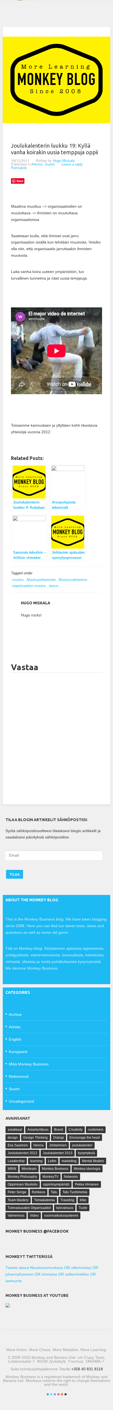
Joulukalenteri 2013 (57, 1153)
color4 (58, 1394)
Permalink (19, 168)
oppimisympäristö (56, 1184)
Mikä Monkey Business (29, 1064)
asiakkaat (15, 1130)
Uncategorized (21, 1101)
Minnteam (29, 1169)
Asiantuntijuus (38, 1130)
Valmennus (16, 1215)
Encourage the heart (84, 1138)
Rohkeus (38, 1192)
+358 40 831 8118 (87, 1369)
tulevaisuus (64, 1208)
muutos (18, 580)
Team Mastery (18, 1200)
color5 (62, 1394)
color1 (48, 1394)
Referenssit (19, 1076)
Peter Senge (17, 1192)
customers (95, 1130)
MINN (12, 1169)
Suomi (50, 164)
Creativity (76, 1130)
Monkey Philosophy (22, 1177)
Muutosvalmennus (72, 580)
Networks (71, 1177)
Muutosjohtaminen (41, 580)
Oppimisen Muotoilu (23, 1184)
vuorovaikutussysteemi (61, 1215)
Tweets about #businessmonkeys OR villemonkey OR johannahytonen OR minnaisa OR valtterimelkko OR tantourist (51, 1274)
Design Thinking (35, 1138)
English (15, 1039)
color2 (51, 1394)
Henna (38, 1145)
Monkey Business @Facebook (37, 1231)
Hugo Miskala (64, 161)
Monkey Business (55, 1169)
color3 (55, 1394)
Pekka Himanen (87, 1184)
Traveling (67, 1200)
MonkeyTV (50, 1177)
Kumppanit (18, 1051)
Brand (58, 1130)
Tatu (54, 1192)
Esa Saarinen (18, 1145)
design (13, 1138)
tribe (83, 1200)
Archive (15, 1014)
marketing (69, 1161)
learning (36, 1161)
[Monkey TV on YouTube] (7, 1306)
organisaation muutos (29, 586)
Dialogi (58, 1138)
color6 (65, 1394)
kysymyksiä (86, 1153)
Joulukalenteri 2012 (22, 1153)
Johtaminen (58, 1145)
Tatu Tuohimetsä (75, 1192)
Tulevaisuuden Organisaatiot (29, 1208)
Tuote (83, 1208)
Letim (52, 1161)
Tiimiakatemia (44, 1200)
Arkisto (37, 164)
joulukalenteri (82, 1145)
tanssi (53, 586)
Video (34, 1215)
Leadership (16, 1161)
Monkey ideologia (87, 1169)
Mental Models (93, 1161)
